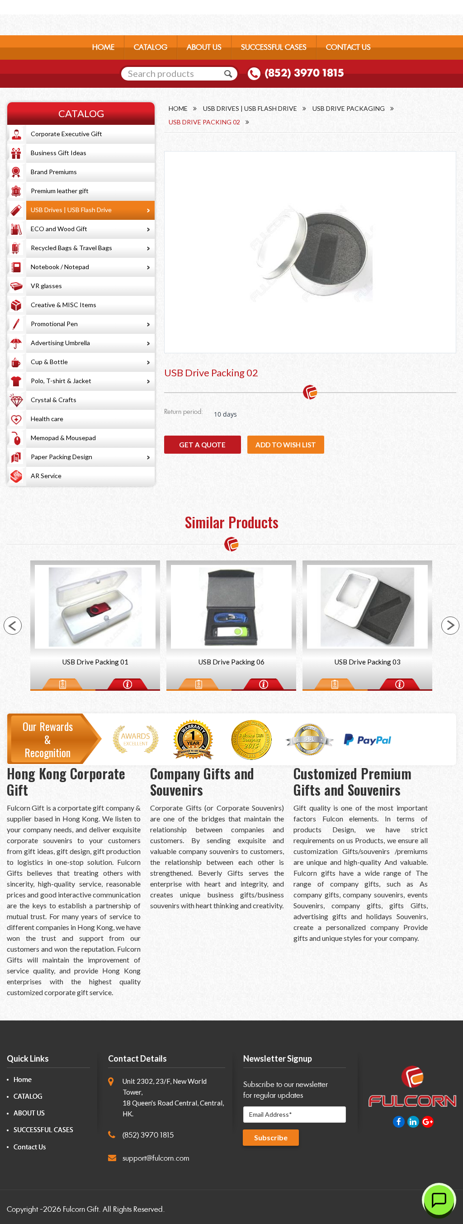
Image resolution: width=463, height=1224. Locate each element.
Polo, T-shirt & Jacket (61, 380)
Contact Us (30, 1147)
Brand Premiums (54, 172)
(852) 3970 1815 (304, 72)
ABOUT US (204, 47)
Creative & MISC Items (63, 304)
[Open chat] (439, 1200)
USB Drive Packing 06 (231, 662)
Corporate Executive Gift (66, 134)
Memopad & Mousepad (63, 437)
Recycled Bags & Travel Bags (71, 247)
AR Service (46, 475)
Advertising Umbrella (60, 342)
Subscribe (271, 1137)
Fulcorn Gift (81, 1209)
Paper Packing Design (61, 456)
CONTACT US (348, 47)
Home (178, 108)
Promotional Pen (54, 323)
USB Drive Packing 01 (95, 662)
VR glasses (46, 285)
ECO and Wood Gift (59, 228)
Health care (47, 418)
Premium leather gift (60, 191)
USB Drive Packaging (348, 108)
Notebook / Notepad (60, 266)
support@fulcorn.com (156, 1158)
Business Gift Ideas (58, 153)
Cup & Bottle (49, 361)
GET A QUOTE (202, 445)
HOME (103, 47)
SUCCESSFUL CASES (274, 47)
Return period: (183, 412)
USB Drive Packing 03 (368, 662)
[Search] (228, 74)
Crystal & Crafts (53, 399)
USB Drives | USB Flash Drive (71, 209)
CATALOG (150, 47)
